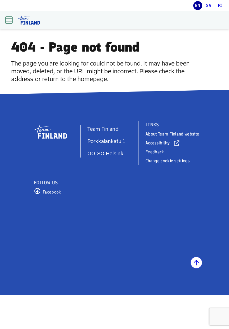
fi (220, 5)
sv (208, 5)
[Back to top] (196, 262)
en (198, 5)
